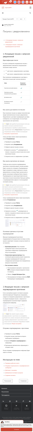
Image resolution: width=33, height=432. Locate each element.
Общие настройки (16, 323)
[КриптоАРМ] (8, 7)
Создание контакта (10, 375)
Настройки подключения (11, 133)
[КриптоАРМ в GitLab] (27, 2)
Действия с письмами (11, 370)
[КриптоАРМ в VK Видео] (19, 2)
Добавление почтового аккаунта (14, 373)
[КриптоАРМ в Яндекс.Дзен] (31, 2)
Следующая (23, 381)
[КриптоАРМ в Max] (23, 2)
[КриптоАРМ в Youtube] (29, 401)
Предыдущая (7, 381)
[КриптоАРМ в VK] (15, 2)
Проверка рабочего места (12, 363)
